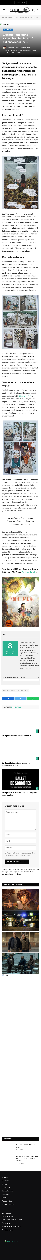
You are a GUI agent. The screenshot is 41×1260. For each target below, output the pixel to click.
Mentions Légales (8, 1230)
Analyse (5, 1177)
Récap (4, 1198)
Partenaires (6, 1223)
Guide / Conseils (7, 1191)
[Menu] (4, 10)
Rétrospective (7, 1201)
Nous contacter (7, 1216)
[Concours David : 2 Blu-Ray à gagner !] (8, 1148)
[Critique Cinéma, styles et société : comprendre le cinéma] (20, 750)
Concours (8, 1139)
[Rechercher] (33, 10)
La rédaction (6, 1213)
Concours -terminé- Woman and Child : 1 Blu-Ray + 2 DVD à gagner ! (27, 1158)
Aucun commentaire (11, 50)
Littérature (8, 29)
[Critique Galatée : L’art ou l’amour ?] (20, 722)
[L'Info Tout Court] (19, 10)
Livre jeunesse (23, 690)
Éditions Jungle (28, 572)
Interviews (5, 1194)
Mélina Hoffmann (13, 47)
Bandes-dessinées (9, 690)
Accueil (4, 17)
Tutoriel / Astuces (8, 1204)
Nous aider (20, 2)
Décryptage (6, 1187)
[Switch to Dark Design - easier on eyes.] (37, 10)
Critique (4, 1184)
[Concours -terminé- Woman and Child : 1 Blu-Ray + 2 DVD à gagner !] (8, 1159)
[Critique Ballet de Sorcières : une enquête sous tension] (20, 779)
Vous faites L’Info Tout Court (12, 1220)
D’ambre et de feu (25, 396)
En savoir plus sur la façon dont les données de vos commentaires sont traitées (20, 872)
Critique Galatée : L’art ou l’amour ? (16, 736)
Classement (6, 1181)
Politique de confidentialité (11, 1226)
